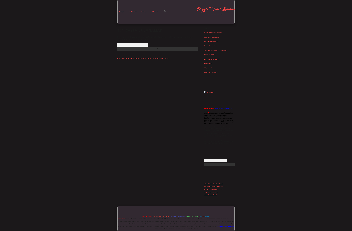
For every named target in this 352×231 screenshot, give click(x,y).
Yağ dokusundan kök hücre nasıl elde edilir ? (215, 50)
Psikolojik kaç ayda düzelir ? (211, 46)
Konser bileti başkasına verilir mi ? (212, 37)
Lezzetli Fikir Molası (215, 9)
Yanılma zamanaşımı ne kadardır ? (213, 32)
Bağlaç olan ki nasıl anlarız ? (211, 72)
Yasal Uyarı (144, 11)
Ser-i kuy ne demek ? (209, 54)
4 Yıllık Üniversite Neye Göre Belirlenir (213, 183)
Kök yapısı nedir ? (208, 68)
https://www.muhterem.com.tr (126, 58)
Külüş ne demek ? (208, 63)
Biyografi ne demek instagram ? (212, 59)
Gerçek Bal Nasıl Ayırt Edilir (211, 189)
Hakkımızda (155, 11)
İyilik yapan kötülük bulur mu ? (211, 41)
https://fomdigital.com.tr (155, 58)
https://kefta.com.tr (142, 58)
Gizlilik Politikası (133, 11)
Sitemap (166, 58)
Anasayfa (121, 11)
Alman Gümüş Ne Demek (210, 194)
